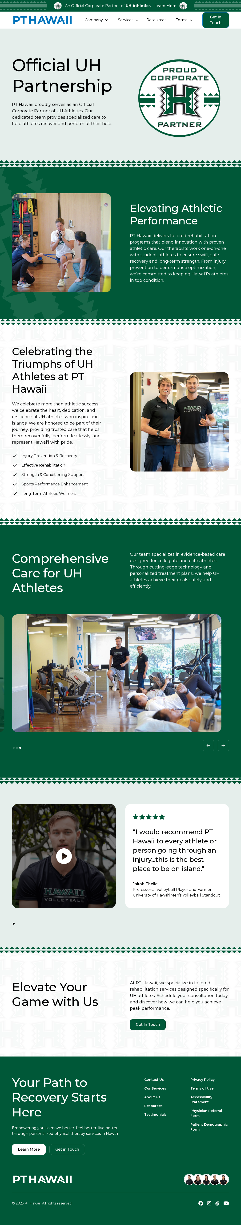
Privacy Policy (202, 1080)
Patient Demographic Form (209, 1127)
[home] (42, 20)
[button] (96, 20)
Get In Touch (215, 20)
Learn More (165, 6)
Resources (153, 1106)
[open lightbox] (64, 856)
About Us (152, 1097)
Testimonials (155, 1114)
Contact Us (154, 1080)
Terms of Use (201, 1088)
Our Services (155, 1088)
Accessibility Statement (201, 1099)
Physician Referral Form (206, 1113)
